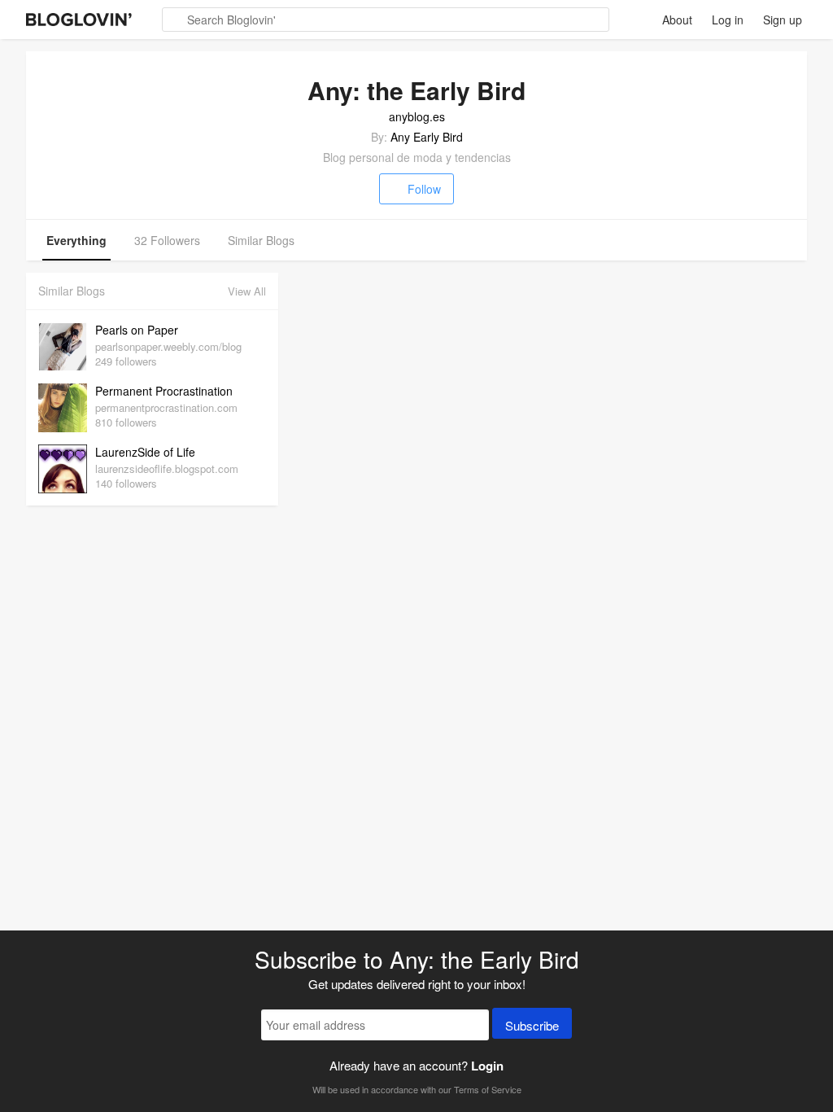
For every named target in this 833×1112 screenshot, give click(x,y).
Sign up (782, 19)
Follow (424, 189)
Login (487, 1066)
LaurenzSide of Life (145, 451)
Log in (728, 19)
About (677, 19)
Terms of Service (487, 1089)
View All (247, 291)
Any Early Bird (426, 137)
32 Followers (167, 240)
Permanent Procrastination (164, 390)
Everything (76, 240)
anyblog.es (417, 116)
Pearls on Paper (136, 329)
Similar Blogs (261, 240)
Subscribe (532, 1025)
